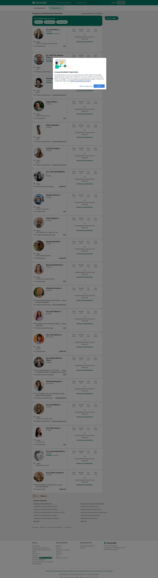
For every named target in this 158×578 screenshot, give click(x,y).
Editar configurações (86, 86)
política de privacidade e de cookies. (80, 81)
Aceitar (99, 86)
